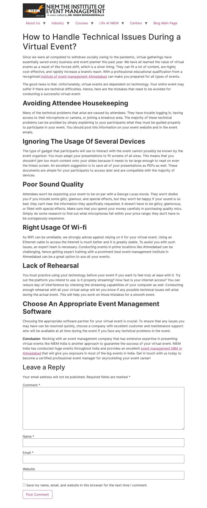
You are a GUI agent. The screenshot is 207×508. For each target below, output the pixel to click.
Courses (81, 23)
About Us (33, 23)
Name (28, 436)
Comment (31, 385)
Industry (58, 23)
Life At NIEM (108, 23)
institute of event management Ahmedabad (74, 76)
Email (28, 452)
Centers (136, 23)
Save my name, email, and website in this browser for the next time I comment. (86, 485)
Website (29, 469)
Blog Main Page (165, 23)
